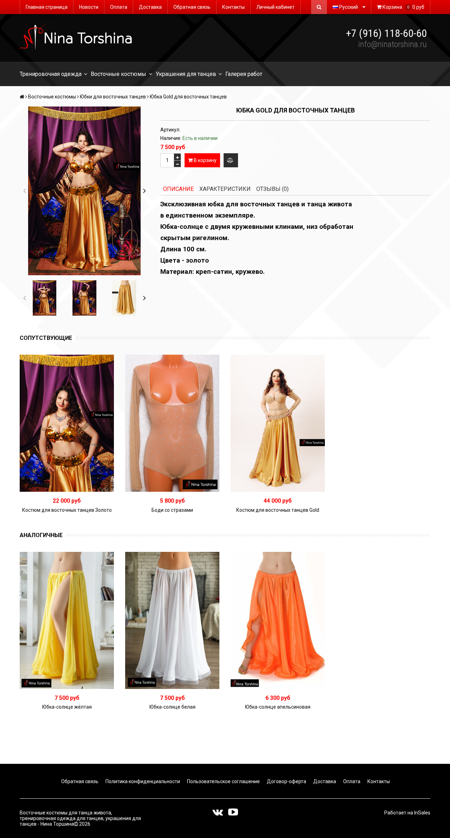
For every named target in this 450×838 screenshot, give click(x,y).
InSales (422, 813)
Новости (88, 7)
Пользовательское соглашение (223, 781)
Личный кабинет (275, 7)
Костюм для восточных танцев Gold (277, 510)
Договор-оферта (286, 781)
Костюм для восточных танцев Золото (67, 510)
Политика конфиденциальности (142, 781)
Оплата (118, 7)
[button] (144, 191)
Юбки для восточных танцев (113, 96)
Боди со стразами (172, 510)
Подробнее (174, 423)
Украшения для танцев (186, 74)
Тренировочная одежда (51, 74)
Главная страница (47, 7)
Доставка (150, 7)
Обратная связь (192, 7)
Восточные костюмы (118, 74)
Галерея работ (243, 74)
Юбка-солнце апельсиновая (277, 707)
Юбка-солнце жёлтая (67, 707)
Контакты (233, 7)
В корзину (205, 160)
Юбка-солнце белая (172, 707)
